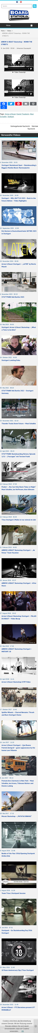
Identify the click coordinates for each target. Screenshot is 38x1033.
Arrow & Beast (10, 114)
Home (3, 31)
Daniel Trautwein (22, 114)
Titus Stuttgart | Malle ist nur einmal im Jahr (19, 520)
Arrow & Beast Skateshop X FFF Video (16, 682)
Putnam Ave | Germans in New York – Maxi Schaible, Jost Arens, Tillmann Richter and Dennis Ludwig (18, 783)
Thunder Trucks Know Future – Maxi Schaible (19, 423)
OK (22, 1031)
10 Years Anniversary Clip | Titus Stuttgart (18, 970)
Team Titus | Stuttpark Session (13, 893)
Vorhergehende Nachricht (20, 126)
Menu (8, 25)
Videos (9, 31)
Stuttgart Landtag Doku (11, 360)
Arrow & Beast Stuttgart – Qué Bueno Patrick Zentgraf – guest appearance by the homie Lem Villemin (18, 747)
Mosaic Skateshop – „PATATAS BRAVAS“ (17, 816)
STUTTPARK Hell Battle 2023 (13, 297)
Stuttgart (10, 117)
